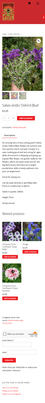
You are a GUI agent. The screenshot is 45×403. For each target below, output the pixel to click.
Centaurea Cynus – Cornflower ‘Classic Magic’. (9, 247)
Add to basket (26, 118)
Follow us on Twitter (10, 391)
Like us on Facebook (10, 387)
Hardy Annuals (14, 34)
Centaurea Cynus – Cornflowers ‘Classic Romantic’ (10, 288)
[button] (38, 41)
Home (4, 34)
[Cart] (29, 3)
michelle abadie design (15, 320)
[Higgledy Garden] (8, 20)
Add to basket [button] (10, 257)
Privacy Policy (7, 323)
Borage (25, 244)
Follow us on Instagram (11, 394)
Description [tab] (9, 135)
